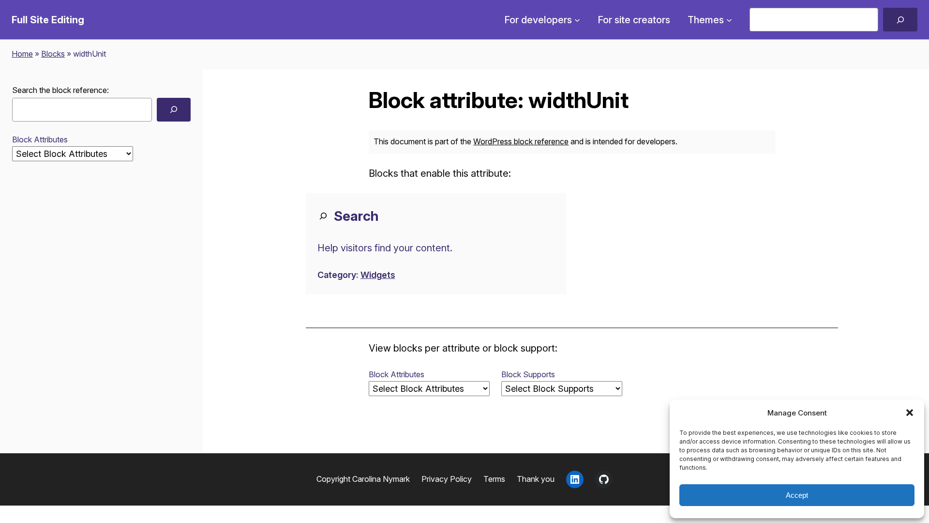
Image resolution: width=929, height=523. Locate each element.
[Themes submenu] (729, 20)
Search (356, 216)
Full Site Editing (48, 20)
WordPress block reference (521, 141)
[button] (909, 412)
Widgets (377, 275)
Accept (797, 495)
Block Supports (528, 374)
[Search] (900, 19)
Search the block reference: (60, 90)
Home (22, 54)
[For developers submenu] (577, 20)
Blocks (53, 54)
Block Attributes (40, 139)
